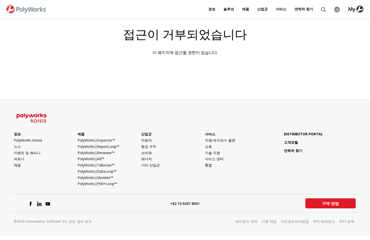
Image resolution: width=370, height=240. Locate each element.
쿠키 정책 (346, 221)
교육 (208, 146)
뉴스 (17, 146)
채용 (17, 165)
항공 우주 (148, 146)
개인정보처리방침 (295, 221)
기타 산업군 (150, 165)
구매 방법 (330, 203)
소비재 (146, 152)
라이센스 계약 (246, 221)
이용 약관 (269, 221)
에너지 (146, 158)
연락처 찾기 (303, 9)
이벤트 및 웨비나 (27, 152)
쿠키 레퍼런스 (324, 221)
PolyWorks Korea (28, 140)
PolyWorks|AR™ (91, 158)
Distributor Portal (303, 134)
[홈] (26, 9)
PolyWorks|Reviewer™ (96, 152)
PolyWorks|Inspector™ (96, 140)
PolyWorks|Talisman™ (96, 165)
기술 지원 (212, 152)
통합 (208, 165)
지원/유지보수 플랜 (220, 140)
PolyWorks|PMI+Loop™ (97, 183)
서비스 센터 (214, 158)
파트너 (19, 158)
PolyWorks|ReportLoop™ (98, 146)
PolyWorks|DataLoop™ (97, 171)
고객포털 (291, 142)
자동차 (146, 140)
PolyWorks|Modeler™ (95, 177)
